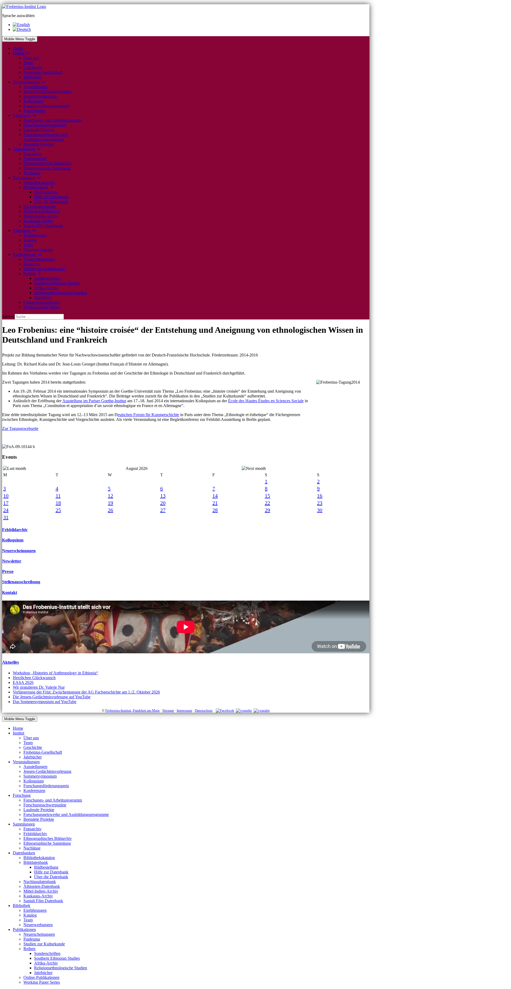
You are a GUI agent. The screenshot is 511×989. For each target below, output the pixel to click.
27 (163, 510)
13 (163, 496)
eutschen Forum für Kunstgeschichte (148, 414)
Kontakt (9, 592)
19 (110, 503)
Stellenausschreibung (21, 582)
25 (58, 510)
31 (6, 517)
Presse (8, 571)
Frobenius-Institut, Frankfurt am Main (132, 710)
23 (319, 503)
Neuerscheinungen (19, 550)
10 (6, 496)
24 (6, 510)
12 (110, 496)
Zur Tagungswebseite (20, 428)
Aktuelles (10, 662)
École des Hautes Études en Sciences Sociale (266, 401)
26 (110, 510)
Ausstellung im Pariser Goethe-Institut (94, 401)
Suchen (8, 316)
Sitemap (168, 710)
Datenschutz (204, 710)
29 (267, 510)
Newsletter (11, 561)
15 (267, 496)
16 (319, 496)
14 (215, 496)
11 (58, 496)
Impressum (184, 710)
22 (267, 503)
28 (215, 510)
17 (6, 503)
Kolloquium (12, 540)
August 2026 (136, 468)
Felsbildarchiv (15, 529)
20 (163, 503)
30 (319, 510)
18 (58, 503)
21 (215, 503)
